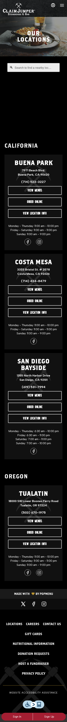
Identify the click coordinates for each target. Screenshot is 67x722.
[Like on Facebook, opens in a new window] (28, 242)
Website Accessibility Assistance (33, 692)
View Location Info (35, 213)
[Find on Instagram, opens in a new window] (39, 242)
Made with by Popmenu (28, 594)
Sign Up (49, 716)
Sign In (17, 716)
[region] (33, 96)
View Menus (35, 190)
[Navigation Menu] (62, 5)
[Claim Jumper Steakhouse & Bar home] (19, 9)
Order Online (35, 201)
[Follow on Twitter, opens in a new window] (23, 604)
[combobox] (33, 67)
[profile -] (53, 5)
